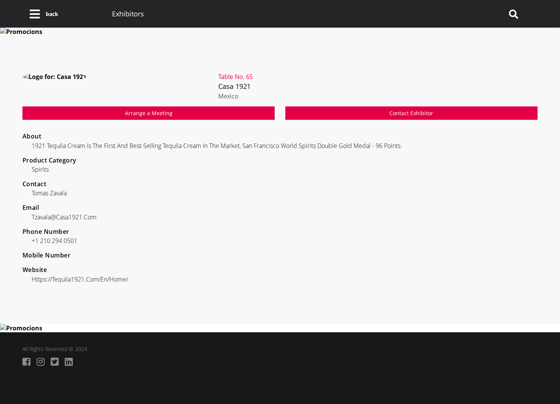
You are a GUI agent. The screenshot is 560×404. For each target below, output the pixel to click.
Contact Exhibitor (411, 113)
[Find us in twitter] (55, 361)
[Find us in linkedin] (69, 361)
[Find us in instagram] (41, 361)
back (52, 14)
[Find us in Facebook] (26, 361)
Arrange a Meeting (149, 113)
